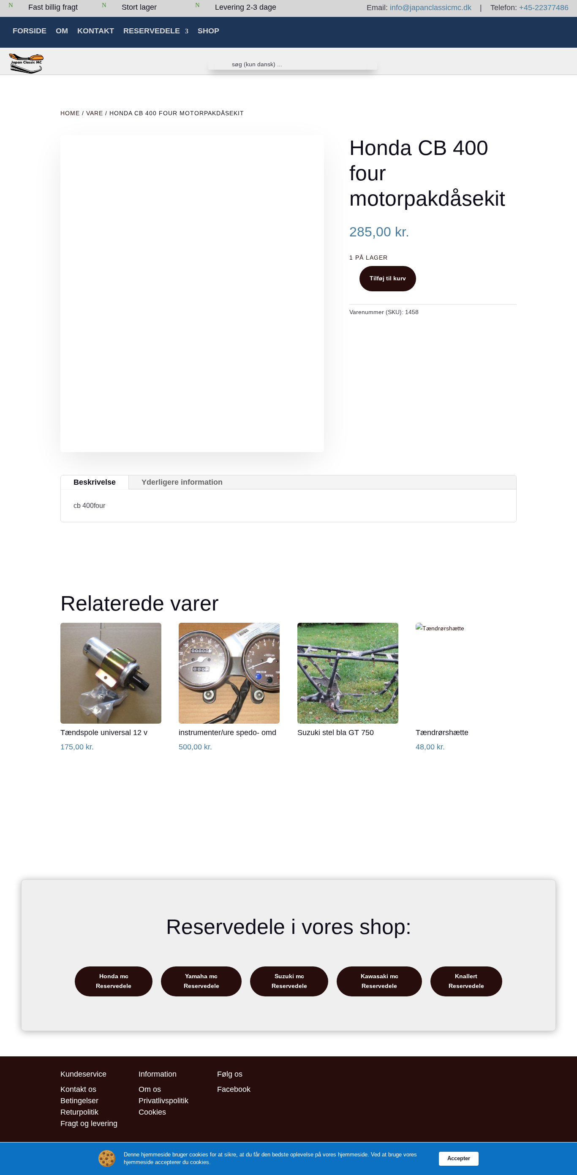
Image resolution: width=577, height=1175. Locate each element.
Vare (94, 113)
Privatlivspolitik (163, 1100)
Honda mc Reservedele (113, 981)
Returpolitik (79, 1112)
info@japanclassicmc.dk (430, 7)
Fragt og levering (88, 1123)
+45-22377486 (544, 7)
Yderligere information (182, 482)
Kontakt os (78, 1089)
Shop (208, 31)
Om (62, 31)
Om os (150, 1089)
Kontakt (95, 31)
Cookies (152, 1112)
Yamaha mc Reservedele (201, 981)
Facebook (233, 1089)
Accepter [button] (458, 1158)
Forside (29, 31)
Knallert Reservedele (466, 981)
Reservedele (151, 31)
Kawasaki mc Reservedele (379, 981)
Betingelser (79, 1100)
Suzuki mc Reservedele (289, 981)
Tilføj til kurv (388, 278)
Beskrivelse (94, 482)
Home (70, 113)
